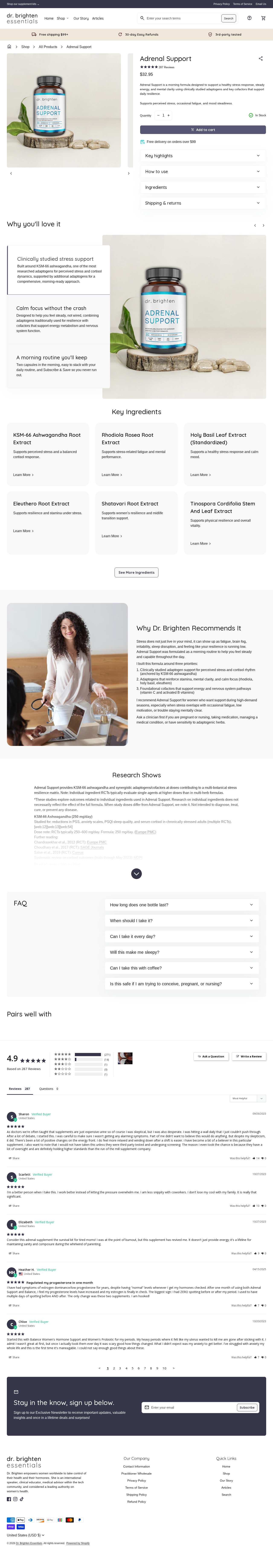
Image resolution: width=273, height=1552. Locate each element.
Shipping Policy (136, 1494)
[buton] (26, 1535)
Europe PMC (145, 832)
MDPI (138, 857)
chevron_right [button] (128, 173)
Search (228, 18)
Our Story (81, 18)
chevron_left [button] (11, 173)
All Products (48, 47)
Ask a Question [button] (213, 1056)
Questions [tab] (46, 1089)
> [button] (174, 1368)
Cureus (77, 853)
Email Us (261, 4)
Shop (63, 18)
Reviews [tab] (15, 1089)
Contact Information (136, 1466)
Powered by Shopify (78, 1543)
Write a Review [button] (251, 1056)
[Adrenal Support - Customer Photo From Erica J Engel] (125, 1058)
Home (49, 18)
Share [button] (15, 1158)
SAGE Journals (92, 847)
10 (164, 1368)
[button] (58, 270)
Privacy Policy (221, 4)
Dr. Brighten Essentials (29, 1543)
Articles (98, 19)
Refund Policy (136, 1501)
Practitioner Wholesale (136, 1473)
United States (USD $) (26, 1535)
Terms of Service (242, 4)
